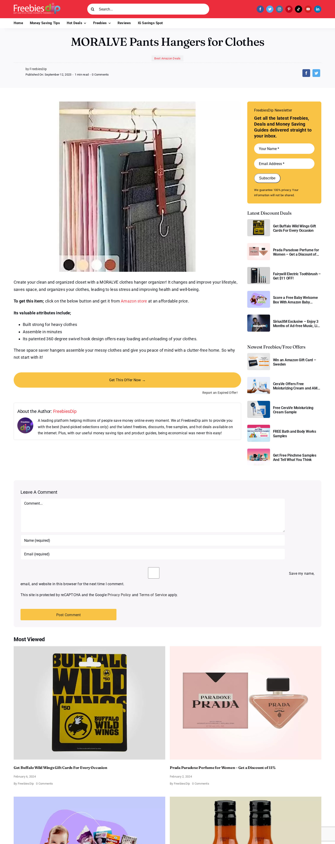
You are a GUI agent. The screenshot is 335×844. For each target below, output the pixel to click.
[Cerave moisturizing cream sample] (258, 402)
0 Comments (100, 74)
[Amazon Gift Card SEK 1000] (258, 355)
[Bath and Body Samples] (258, 426)
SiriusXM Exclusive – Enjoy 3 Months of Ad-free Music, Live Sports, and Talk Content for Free (297, 323)
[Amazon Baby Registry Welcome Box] (258, 292)
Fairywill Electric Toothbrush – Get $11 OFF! (297, 276)
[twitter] (269, 9)
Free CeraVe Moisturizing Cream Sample (293, 410)
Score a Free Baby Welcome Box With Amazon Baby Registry (295, 299)
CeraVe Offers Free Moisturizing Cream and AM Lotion (295, 386)
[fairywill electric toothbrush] (258, 269)
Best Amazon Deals (167, 58)
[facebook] (260, 9)
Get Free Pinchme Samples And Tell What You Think (294, 457)
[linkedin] (317, 9)
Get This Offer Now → (127, 380)
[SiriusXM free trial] (258, 316)
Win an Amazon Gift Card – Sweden (294, 362)
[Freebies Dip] (37, 4)
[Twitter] (316, 73)
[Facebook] (306, 73)
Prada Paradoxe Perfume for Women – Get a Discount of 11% (296, 252)
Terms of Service (153, 595)
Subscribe (267, 178)
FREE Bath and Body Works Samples (294, 433)
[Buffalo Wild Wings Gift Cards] (258, 221)
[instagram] (279, 9)
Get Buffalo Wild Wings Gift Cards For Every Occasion (294, 228)
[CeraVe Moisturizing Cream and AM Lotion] (258, 378)
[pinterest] (289, 9)
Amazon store (134, 301)
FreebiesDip (65, 411)
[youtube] (308, 9)
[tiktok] (298, 9)
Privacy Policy (119, 595)
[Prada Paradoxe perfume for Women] (258, 245)
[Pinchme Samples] (258, 450)
